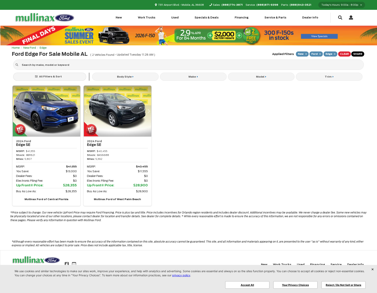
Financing (242, 17)
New (119, 17)
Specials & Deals (207, 17)
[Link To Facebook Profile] (67, 264)
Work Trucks (146, 17)
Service (336, 264)
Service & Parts (275, 17)
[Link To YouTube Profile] (74, 264)
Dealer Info (310, 17)
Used (175, 17)
